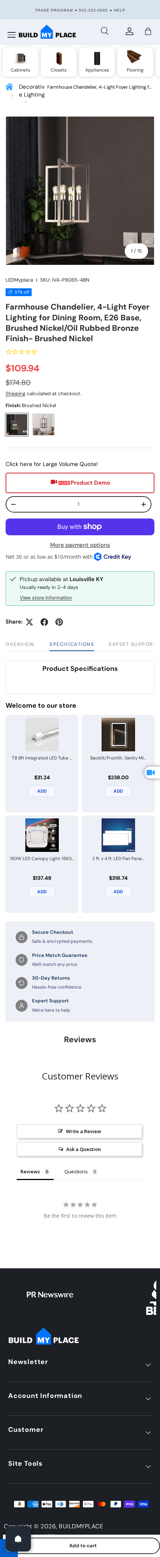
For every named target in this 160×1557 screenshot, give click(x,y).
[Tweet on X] (29, 622)
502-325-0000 (93, 10)
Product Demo (90, 482)
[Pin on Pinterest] (59, 622)
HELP (119, 10)
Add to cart (83, 1545)
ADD (42, 791)
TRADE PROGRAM (54, 10)
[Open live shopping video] (152, 772)
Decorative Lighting (32, 90)
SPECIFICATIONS (71, 644)
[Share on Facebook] (44, 622)
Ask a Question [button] (83, 1149)
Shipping (15, 393)
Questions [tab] (76, 1171)
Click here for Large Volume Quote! (52, 464)
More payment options (80, 545)
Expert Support (132, 644)
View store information (46, 597)
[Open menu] (11, 35)
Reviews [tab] (30, 1171)
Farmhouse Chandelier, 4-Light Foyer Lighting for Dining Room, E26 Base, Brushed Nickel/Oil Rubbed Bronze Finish (100, 87)
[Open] (18, 1538)
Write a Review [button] (83, 1131)
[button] (148, 31)
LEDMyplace (19, 280)
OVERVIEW (20, 644)
